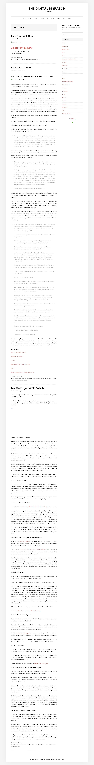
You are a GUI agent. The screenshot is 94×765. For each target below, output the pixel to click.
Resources (64, 107)
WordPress (58, 759)
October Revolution (36, 378)
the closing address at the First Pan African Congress (35, 507)
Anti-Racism (23, 744)
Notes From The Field (67, 81)
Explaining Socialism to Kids (69, 59)
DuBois (39, 744)
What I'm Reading (66, 113)
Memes (64, 72)
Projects (64, 97)
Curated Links (65, 49)
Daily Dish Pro (42, 759)
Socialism (21, 380)
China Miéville (24, 378)
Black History (29, 744)
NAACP (13, 746)
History (54, 744)
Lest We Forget (19, 57)
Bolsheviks (19, 378)
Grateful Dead (20, 59)
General (64, 62)
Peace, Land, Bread (21, 67)
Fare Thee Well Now (22, 36)
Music (63, 75)
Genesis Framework (50, 759)
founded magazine (23, 633)
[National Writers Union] (72, 118)
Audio (63, 43)
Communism (34, 744)
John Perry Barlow (21, 48)
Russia (55, 378)
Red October (43, 378)
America (18, 744)
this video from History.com (41, 663)
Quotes (64, 100)
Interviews (64, 65)
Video (63, 110)
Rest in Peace (37, 59)
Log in (62, 759)
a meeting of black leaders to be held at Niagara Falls (35, 549)
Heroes (24, 59)
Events (63, 56)
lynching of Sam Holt (25, 541)
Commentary (65, 46)
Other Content (65, 84)
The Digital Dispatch (47, 8)
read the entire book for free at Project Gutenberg (27, 611)
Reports (64, 104)
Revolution (51, 378)
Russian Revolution (15, 380)
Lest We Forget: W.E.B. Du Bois (27, 388)
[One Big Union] (72, 122)
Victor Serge (26, 380)
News (63, 78)
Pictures (64, 88)
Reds (47, 378)
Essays (63, 52)
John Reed (30, 378)
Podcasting (64, 91)
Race (16, 746)
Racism (19, 746)
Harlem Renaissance (45, 744)
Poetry (63, 94)
